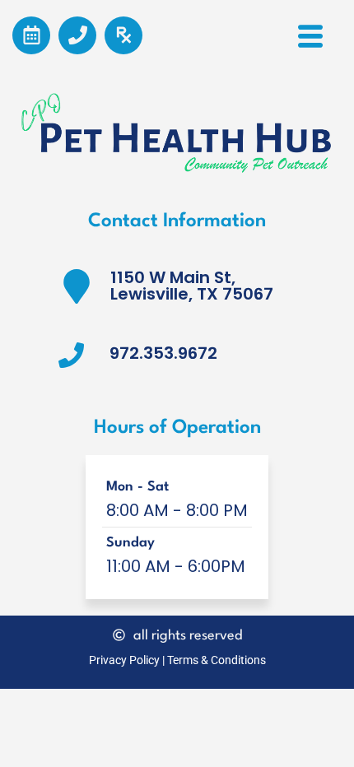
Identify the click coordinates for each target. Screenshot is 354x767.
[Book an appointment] (31, 35)
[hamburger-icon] (309, 41)
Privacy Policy (124, 660)
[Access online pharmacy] (123, 35)
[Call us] (77, 35)
